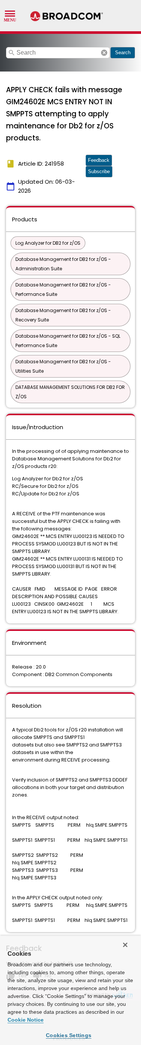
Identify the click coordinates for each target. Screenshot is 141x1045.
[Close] (125, 945)
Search (122, 52)
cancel (104, 52)
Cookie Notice (26, 1020)
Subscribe (99, 171)
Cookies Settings (68, 1035)
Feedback (98, 160)
